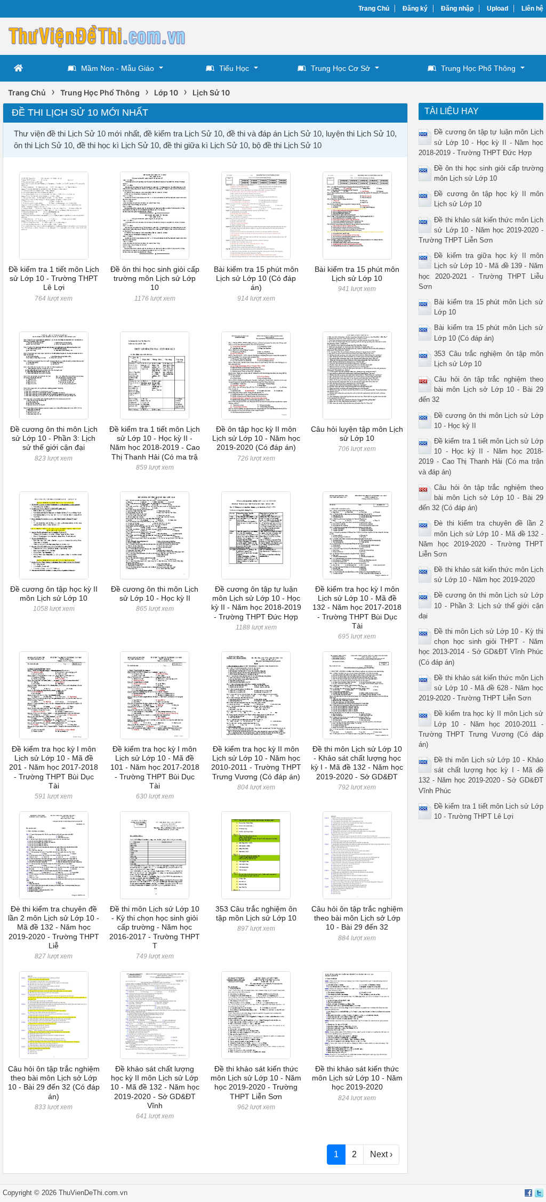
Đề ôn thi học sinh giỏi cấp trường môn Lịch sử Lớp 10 (154, 278)
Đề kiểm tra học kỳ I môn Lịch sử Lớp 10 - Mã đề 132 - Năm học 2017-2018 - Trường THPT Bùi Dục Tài (357, 607)
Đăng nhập (457, 8)
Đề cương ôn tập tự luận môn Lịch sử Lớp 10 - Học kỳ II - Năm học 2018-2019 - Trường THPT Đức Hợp (256, 603)
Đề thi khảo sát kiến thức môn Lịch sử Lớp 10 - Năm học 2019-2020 (357, 1078)
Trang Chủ (373, 8)
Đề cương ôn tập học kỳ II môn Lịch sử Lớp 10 (54, 593)
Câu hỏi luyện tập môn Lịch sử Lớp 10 (357, 433)
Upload (497, 8)
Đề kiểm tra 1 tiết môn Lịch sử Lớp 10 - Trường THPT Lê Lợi (54, 278)
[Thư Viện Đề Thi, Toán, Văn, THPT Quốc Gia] (96, 34)
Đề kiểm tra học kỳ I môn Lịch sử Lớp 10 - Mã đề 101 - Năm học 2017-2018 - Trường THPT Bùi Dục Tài (154, 767)
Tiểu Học (234, 68)
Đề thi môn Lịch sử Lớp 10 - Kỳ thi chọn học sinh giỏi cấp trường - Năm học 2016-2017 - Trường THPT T (154, 927)
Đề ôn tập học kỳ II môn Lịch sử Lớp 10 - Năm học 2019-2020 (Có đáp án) (256, 438)
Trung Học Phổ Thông (478, 68)
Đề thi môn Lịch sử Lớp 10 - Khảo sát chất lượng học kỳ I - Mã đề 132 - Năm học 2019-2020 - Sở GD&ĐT (357, 763)
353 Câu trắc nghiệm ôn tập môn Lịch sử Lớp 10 (256, 913)
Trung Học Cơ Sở (340, 68)
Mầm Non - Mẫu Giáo (117, 68)
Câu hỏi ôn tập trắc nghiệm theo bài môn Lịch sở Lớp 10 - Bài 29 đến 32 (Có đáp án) (54, 1082)
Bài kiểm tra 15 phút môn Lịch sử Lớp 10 (357, 274)
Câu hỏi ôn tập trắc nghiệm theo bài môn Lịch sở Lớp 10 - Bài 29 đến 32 (357, 918)
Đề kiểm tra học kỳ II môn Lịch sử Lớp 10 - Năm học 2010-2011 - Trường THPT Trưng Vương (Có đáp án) (256, 763)
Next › (381, 1154)
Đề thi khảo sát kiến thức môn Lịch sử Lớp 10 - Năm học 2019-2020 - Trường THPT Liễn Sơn (256, 1082)
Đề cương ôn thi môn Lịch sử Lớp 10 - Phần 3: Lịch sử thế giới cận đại (54, 438)
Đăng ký (415, 8)
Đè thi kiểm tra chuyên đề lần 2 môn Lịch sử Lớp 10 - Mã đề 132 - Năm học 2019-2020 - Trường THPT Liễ (53, 927)
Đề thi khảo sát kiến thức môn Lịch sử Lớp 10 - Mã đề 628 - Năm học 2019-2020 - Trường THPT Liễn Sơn (481, 688)
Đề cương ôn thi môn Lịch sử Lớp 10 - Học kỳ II (154, 593)
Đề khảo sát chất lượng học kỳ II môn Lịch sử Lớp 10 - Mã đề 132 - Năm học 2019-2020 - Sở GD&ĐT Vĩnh (154, 1087)
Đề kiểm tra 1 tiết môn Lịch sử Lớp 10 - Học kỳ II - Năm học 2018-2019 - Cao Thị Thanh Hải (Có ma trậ (154, 443)
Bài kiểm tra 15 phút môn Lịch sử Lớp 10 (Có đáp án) (256, 278)
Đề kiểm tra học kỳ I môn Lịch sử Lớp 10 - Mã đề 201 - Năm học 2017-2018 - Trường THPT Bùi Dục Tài (53, 767)
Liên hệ (532, 8)
